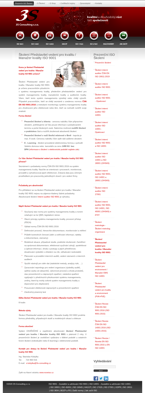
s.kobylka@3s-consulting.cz (38, 363)
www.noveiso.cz (46, 372)
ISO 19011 (127, 387)
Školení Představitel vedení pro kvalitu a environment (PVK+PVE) (103, 290)
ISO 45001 (66, 387)
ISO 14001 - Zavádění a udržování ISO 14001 (110, 384)
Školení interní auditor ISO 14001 (101, 111)
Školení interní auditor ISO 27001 (101, 191)
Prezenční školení (103, 62)
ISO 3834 (54, 390)
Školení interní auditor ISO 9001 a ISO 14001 (102, 142)
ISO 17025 (97, 387)
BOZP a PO (65, 390)
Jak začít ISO (91, 390)
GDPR (118, 387)
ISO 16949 (78, 387)
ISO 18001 (55, 387)
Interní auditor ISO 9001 (48, 197)
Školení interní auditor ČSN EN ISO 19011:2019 (102, 73)
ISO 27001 (109, 387)
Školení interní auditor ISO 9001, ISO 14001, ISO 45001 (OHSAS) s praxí (103, 208)
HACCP (87, 387)
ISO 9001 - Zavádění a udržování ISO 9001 (68, 384)
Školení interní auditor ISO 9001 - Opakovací (102, 97)
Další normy (78, 390)
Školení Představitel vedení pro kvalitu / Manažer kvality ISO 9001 (103, 245)
